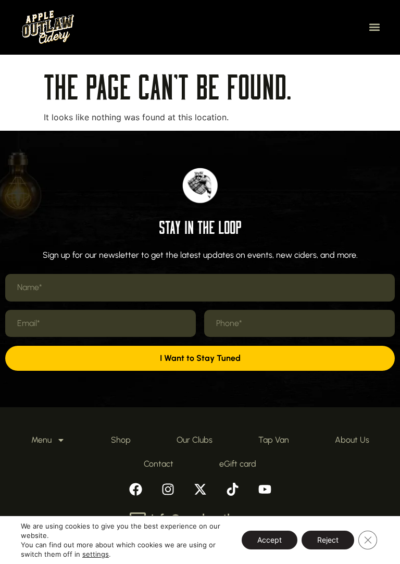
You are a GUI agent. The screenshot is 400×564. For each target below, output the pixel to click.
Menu (41, 440)
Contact (158, 464)
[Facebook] (135, 489)
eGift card (237, 464)
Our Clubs (195, 440)
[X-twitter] (200, 489)
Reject (328, 539)
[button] (374, 27)
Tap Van (273, 440)
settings (95, 554)
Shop (121, 440)
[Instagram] (168, 489)
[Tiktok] (232, 489)
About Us (352, 440)
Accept (269, 539)
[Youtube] (265, 489)
